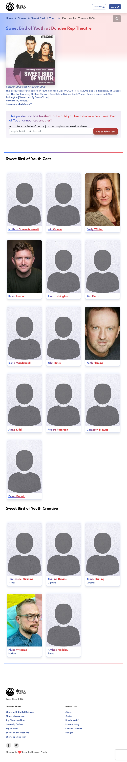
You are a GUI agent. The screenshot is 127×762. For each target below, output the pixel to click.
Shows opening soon (16, 737)
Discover (98, 7)
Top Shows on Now (15, 720)
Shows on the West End (17, 733)
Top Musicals (12, 729)
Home (9, 18)
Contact (69, 716)
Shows (22, 18)
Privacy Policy (72, 724)
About (68, 712)
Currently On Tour (14, 724)
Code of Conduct (73, 729)
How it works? (72, 720)
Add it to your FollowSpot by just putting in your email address (48, 126)
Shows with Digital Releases (20, 712)
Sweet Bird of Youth (43, 18)
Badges (69, 733)
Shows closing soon (15, 716)
